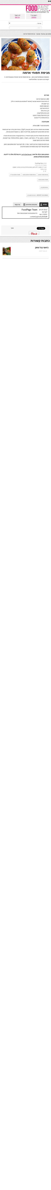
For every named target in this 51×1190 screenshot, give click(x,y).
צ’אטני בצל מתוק (41, 247)
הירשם (17, 17)
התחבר (33, 17)
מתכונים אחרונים (31, 204)
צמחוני (19, 167)
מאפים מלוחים (28, 167)
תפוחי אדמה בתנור (43, 179)
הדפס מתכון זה (44, 187)
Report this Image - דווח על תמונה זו (37, 195)
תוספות (14, 167)
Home (43, 34)
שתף (12, 228)
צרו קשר (17, 204)
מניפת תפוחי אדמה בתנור (29, 174)
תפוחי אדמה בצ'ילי (15, 174)
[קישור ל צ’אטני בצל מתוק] (6, 255)
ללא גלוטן (35, 167)
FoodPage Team (39, 163)
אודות (45, 204)
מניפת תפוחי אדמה (43, 174)
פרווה (22, 167)
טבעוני (38, 34)
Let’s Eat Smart (26, 154)
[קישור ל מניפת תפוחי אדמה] (25, 70)
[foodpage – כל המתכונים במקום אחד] (38, 13)
